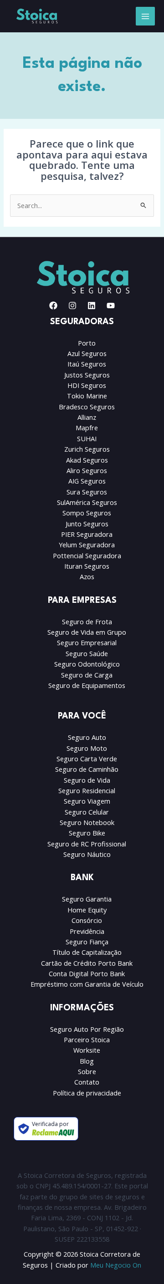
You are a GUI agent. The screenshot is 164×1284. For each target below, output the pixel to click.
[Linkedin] (91, 305)
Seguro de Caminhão (86, 769)
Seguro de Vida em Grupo (86, 632)
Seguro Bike (87, 832)
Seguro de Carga (87, 674)
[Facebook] (53, 305)
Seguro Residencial (86, 790)
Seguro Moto (87, 748)
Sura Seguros (87, 491)
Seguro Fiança (87, 941)
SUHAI (87, 438)
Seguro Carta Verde (86, 758)
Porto (87, 342)
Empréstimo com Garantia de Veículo (87, 983)
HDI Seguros (86, 385)
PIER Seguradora (87, 534)
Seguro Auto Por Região (87, 1029)
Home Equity (87, 909)
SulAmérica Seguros (87, 502)
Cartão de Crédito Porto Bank (87, 963)
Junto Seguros (87, 523)
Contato (86, 1081)
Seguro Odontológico (87, 663)
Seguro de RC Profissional (86, 843)
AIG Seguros (87, 480)
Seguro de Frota (87, 621)
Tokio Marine (87, 395)
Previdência (87, 931)
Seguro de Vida (87, 780)
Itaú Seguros (86, 363)
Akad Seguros (87, 459)
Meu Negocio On (115, 1264)
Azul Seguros (87, 353)
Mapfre (87, 427)
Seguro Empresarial (87, 642)
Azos (87, 576)
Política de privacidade (87, 1092)
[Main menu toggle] (145, 16)
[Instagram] (72, 305)
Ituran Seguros (86, 566)
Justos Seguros (87, 374)
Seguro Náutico (87, 854)
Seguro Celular (87, 811)
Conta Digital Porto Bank (87, 973)
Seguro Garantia (87, 898)
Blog (87, 1060)
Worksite (86, 1050)
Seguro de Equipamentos (86, 685)
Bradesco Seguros (87, 406)
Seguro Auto (87, 737)
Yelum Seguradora (87, 544)
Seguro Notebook (87, 822)
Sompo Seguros (86, 512)
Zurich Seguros (87, 448)
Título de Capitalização (87, 952)
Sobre (87, 1071)
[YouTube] (111, 305)
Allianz (86, 417)
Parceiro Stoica (87, 1039)
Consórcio (87, 920)
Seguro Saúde (87, 653)
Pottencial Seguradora (87, 555)
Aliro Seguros (87, 470)
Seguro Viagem (87, 800)
